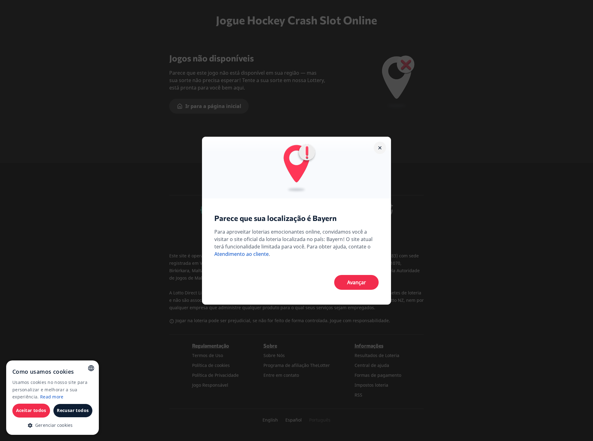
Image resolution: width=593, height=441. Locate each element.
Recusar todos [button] (73, 410)
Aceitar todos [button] (31, 410)
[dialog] (52, 397)
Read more (52, 397)
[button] (52, 425)
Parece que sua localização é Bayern (275, 218)
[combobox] (91, 368)
